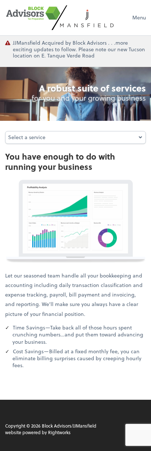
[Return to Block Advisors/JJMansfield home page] (60, 17)
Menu (139, 17)
